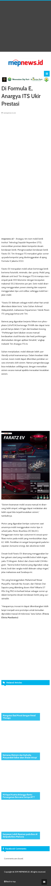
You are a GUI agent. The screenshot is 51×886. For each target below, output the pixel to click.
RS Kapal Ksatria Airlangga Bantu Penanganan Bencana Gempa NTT (19, 795)
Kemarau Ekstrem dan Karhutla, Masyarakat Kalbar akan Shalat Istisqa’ (20, 756)
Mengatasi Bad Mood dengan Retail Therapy (19, 716)
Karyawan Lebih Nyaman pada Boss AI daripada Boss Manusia (20, 835)
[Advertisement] (25, 26)
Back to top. (11, 881)
